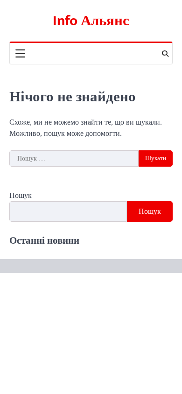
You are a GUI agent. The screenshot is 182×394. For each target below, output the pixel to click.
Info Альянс (91, 21)
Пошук (20, 195)
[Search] (165, 54)
